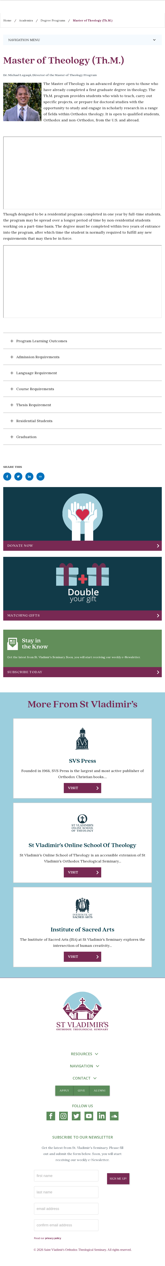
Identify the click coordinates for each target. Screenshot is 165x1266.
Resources (81, 1053)
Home (7, 20)
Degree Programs (53, 20)
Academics (26, 20)
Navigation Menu (82, 39)
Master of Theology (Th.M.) (92, 20)
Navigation (81, 1066)
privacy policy (53, 1238)
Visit (73, 788)
